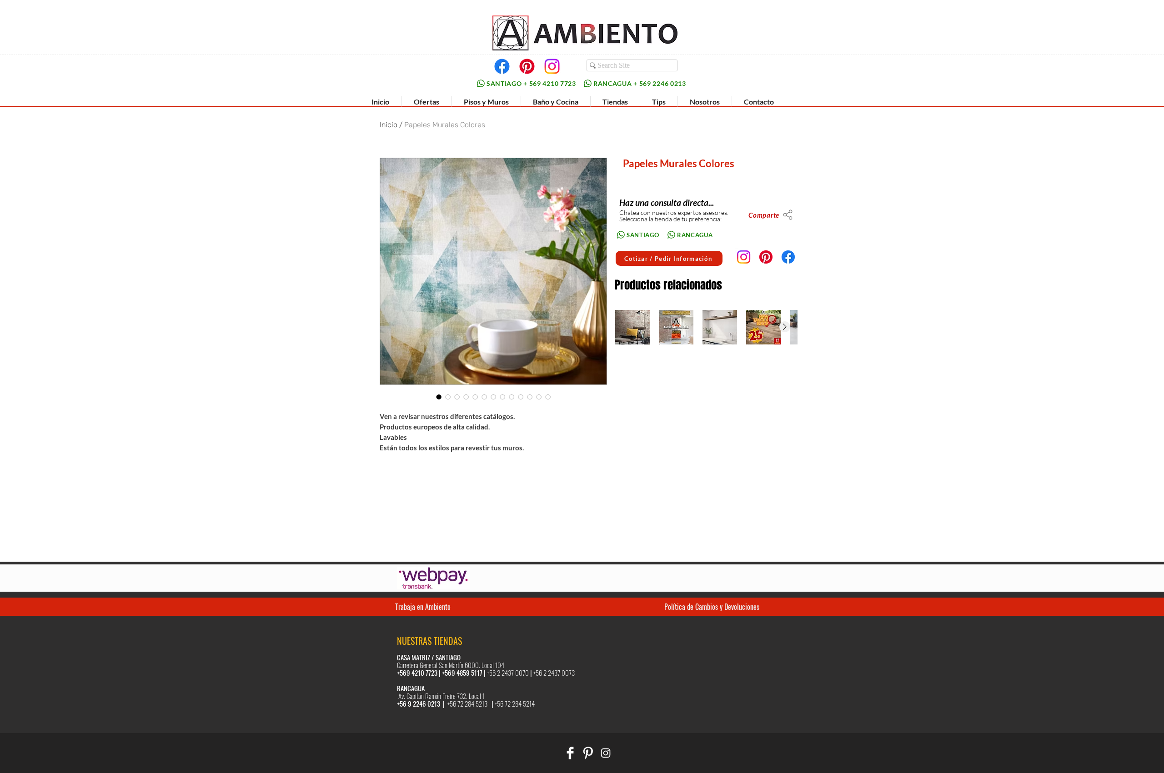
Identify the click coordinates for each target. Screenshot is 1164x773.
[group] (706, 327)
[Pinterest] (527, 66)
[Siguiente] (784, 326)
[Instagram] (552, 66)
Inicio (388, 124)
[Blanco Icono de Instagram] (605, 753)
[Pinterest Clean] (588, 753)
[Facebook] (502, 66)
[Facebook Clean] (570, 753)
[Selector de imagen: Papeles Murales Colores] (438, 396)
